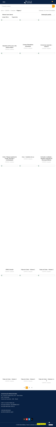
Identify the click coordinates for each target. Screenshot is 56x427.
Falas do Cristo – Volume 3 (9, 379)
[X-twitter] (32, 419)
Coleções (13, 10)
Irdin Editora (23, 424)
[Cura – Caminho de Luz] (28, 104)
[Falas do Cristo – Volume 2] (46, 216)
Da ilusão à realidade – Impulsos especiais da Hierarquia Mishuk (46, 158)
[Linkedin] (29, 419)
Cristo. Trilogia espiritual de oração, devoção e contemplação (10, 158)
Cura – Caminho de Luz (28, 157)
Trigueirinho (15, 17)
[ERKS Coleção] (9, 216)
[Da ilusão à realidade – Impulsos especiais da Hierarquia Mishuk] (46, 104)
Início (2, 10)
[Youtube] (27, 419)
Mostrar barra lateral (7, 14)
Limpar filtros (5, 17)
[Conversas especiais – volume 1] (46, 31)
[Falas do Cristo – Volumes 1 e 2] (46, 326)
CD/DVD (7, 10)
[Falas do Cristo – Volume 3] (9, 326)
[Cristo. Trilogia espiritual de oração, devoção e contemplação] (9, 104)
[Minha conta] (54, 2)
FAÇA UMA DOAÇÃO (41, 423)
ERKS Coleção (9, 269)
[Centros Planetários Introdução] (28, 31)
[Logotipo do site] (28, 2)
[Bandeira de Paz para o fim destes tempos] (9, 32)
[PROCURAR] (53, 6)
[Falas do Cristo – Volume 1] (28, 216)
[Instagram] (24, 419)
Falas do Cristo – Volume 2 (46, 269)
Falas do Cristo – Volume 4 (28, 379)
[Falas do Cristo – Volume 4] (28, 326)
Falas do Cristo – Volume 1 (28, 269)
